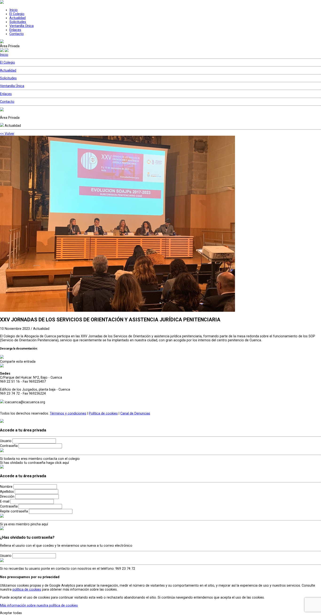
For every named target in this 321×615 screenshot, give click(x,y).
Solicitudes (17, 22)
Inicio (13, 10)
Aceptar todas (11, 613)
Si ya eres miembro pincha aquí (24, 524)
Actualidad (17, 18)
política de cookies (26, 590)
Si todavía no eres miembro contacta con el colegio (40, 459)
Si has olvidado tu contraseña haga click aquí (34, 463)
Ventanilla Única (21, 26)
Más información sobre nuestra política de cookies (39, 605)
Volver (7, 134)
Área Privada (10, 46)
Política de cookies (103, 413)
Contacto (16, 34)
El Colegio (16, 14)
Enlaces (15, 30)
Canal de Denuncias (135, 413)
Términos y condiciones (68, 413)
